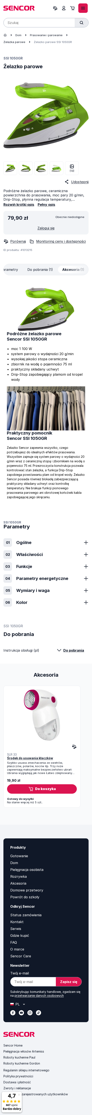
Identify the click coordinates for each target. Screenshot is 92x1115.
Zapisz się (68, 982)
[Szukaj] (81, 22)
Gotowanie (19, 856)
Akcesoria (18, 883)
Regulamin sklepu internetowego (26, 1070)
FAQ (13, 942)
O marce (17, 949)
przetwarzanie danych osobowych (39, 995)
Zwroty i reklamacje (17, 1088)
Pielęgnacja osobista (26, 869)
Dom (18, 35)
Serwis (15, 929)
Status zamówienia (26, 915)
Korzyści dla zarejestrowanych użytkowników (35, 1094)
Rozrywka (18, 876)
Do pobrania (73, 650)
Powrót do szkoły (24, 897)
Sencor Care (20, 956)
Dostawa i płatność (17, 1082)
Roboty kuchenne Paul (19, 1057)
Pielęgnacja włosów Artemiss (23, 1051)
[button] (42, 789)
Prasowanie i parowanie (46, 35)
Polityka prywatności (18, 1076)
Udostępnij (80, 182)
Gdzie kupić (19, 935)
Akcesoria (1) (73, 269)
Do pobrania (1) (40, 269)
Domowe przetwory (26, 890)
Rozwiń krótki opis (18, 204)
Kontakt (17, 922)
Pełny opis (46, 204)
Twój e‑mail (19, 973)
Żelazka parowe (14, 42)
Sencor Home (12, 1045)
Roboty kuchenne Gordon (21, 1063)
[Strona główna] (5, 35)
